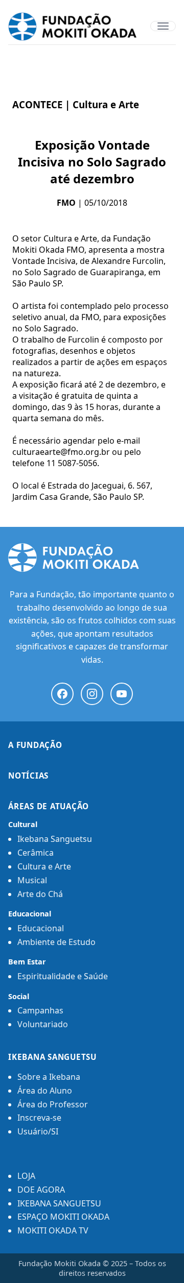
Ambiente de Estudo (56, 942)
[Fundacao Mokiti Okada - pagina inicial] (92, 26)
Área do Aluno (44, 1090)
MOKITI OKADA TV (52, 1230)
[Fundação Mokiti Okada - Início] (92, 557)
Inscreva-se (39, 1117)
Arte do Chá (40, 894)
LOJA (26, 1175)
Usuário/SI (37, 1131)
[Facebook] (62, 694)
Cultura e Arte (44, 866)
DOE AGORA (41, 1189)
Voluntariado (42, 1024)
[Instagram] (92, 694)
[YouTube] (121, 694)
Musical (32, 880)
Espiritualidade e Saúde (62, 976)
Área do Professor (52, 1104)
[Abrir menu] (163, 26)
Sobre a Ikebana (48, 1076)
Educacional (40, 928)
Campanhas (40, 1010)
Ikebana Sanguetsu (54, 838)
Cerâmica (35, 852)
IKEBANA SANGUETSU (59, 1203)
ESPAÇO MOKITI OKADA (63, 1216)
